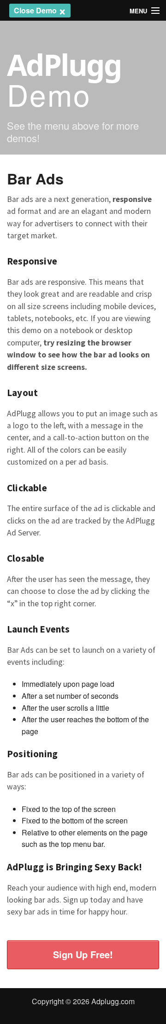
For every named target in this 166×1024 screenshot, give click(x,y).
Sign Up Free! (83, 954)
